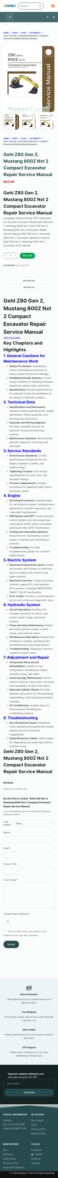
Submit (11, 944)
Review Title (10, 864)
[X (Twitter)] (54, 17)
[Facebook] (47, 17)
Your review (10, 879)
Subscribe (29, 1092)
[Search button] (40, 6)
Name (7, 832)
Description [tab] (29, 281)
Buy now (27, 255)
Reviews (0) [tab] (29, 287)
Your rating (7, 823)
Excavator (22, 265)
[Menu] (10, 17)
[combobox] (27, 6)
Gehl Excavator (12, 337)
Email (7, 848)
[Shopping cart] (53, 6)
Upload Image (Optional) (16, 913)
